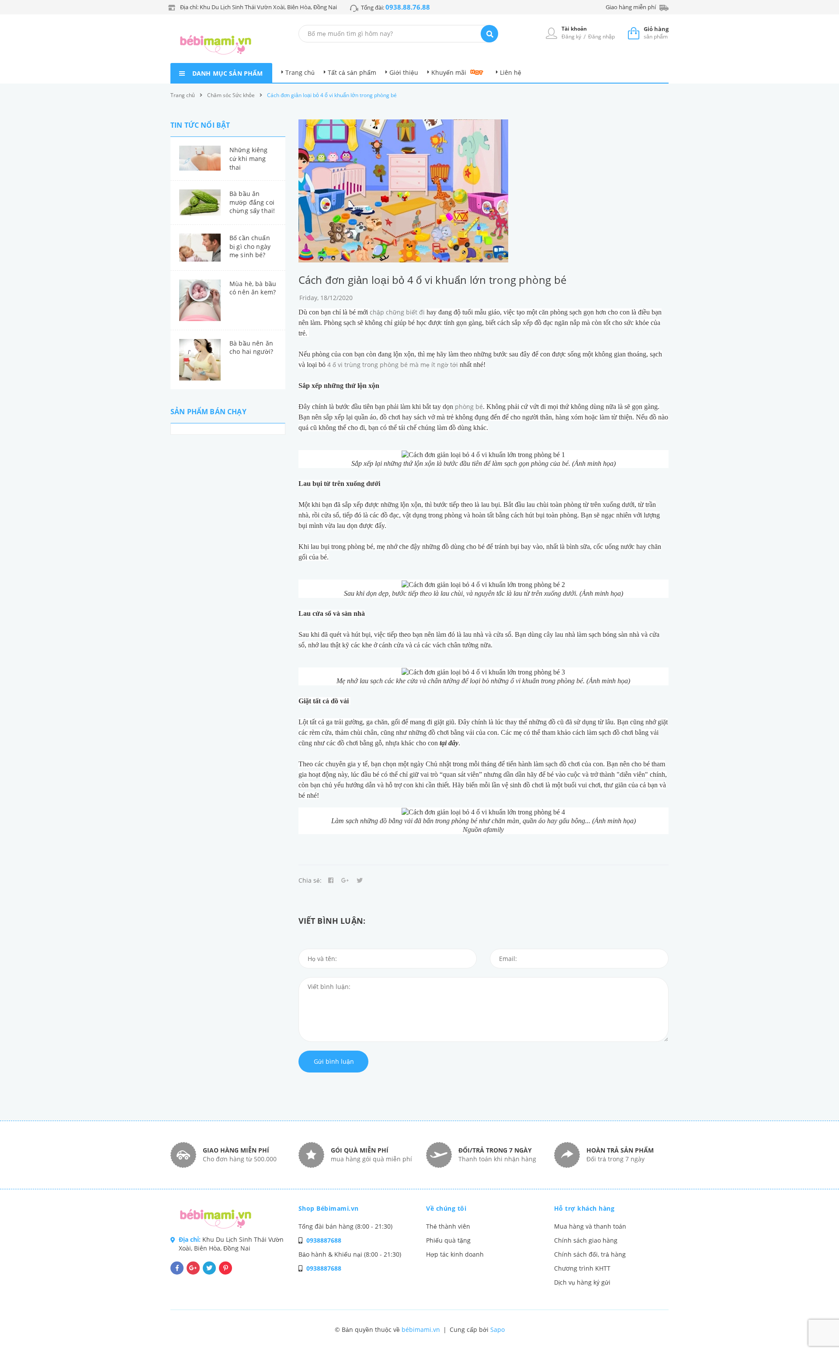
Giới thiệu (403, 72)
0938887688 (323, 1240)
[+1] (345, 880)
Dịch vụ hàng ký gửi (582, 1282)
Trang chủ (300, 72)
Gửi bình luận (334, 1061)
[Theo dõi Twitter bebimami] (209, 1268)
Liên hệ (510, 72)
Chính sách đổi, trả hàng (590, 1254)
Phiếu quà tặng (448, 1240)
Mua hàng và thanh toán (590, 1226)
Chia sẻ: (310, 880)
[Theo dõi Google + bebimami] (193, 1268)
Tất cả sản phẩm (352, 72)
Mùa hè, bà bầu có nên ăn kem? (252, 288)
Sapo (497, 1329)
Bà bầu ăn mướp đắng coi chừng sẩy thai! (252, 202)
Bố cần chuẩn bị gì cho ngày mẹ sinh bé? (249, 246)
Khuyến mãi (448, 72)
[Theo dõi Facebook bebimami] (177, 1268)
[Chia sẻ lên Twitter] (359, 880)
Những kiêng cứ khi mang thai (248, 158)
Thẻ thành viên (448, 1226)
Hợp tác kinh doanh (455, 1254)
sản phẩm (656, 32)
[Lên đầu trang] (700, 1330)
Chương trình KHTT (582, 1268)
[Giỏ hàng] (633, 33)
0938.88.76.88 (407, 7)
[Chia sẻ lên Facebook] (331, 880)
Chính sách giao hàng (585, 1240)
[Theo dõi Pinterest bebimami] (225, 1268)
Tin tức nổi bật (200, 125)
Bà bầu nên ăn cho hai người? (251, 347)
